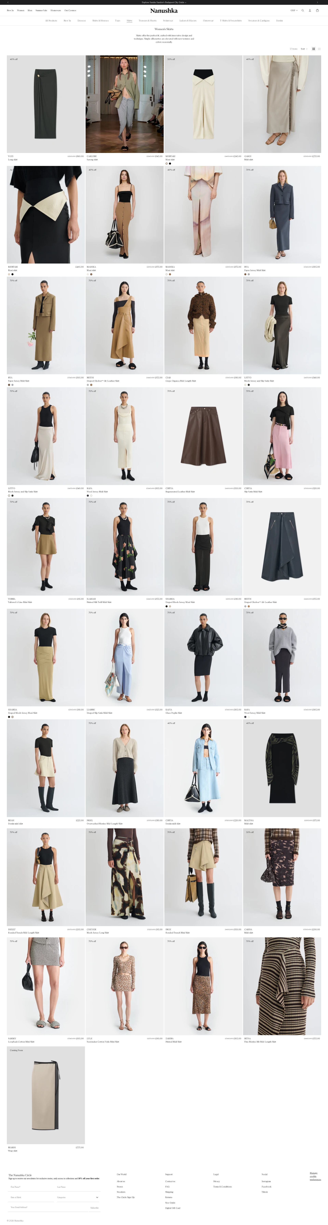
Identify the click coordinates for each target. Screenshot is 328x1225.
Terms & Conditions (222, 1186)
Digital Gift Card (172, 1208)
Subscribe (95, 1208)
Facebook (266, 1186)
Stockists (121, 1192)
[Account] (310, 10)
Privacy (216, 1181)
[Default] (313, 48)
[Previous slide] (169, 104)
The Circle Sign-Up (126, 1197)
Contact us (170, 1181)
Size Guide (170, 1202)
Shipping (169, 1192)
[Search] (302, 10)
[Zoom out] (319, 48)
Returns (168, 1197)
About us (121, 1181)
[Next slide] (237, 104)
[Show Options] (97, 1197)
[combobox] (76, 1197)
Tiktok (265, 1192)
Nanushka (18, 1220)
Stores (120, 1186)
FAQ (167, 1186)
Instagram (266, 1181)
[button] (304, 49)
